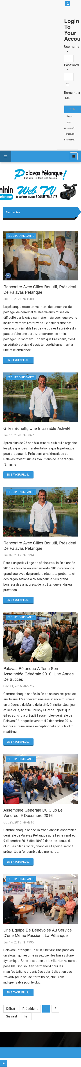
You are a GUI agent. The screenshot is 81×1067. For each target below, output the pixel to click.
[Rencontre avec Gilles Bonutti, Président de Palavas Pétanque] (40, 255)
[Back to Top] (3, 1063)
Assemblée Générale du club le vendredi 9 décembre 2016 (33, 812)
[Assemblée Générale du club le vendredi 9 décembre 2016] (40, 779)
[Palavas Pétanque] (40, 175)
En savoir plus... (18, 360)
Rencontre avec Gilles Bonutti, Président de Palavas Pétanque (39, 289)
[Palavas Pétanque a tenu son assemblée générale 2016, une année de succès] (40, 637)
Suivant (11, 1016)
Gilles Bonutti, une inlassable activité (36, 428)
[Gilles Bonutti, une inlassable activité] (40, 397)
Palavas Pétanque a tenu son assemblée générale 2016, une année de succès (38, 673)
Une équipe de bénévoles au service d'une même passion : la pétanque (37, 932)
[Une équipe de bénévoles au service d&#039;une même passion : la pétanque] (40, 899)
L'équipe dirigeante (20, 235)
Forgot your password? (69, 122)
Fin (27, 1016)
